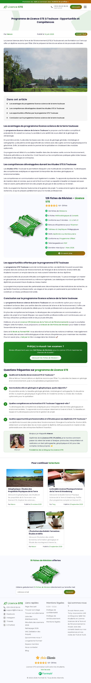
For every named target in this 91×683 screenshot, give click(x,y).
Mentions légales (53, 622)
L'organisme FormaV (33, 641)
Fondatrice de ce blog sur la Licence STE (46, 450)
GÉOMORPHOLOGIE (54, 514)
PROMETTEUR (81, 34)
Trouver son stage (32, 610)
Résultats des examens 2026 (34, 623)
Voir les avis (45, 670)
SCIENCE (38, 472)
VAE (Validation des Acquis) (32, 633)
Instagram (11, 618)
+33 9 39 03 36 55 (13, 607)
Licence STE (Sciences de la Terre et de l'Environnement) (44, 322)
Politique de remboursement (53, 617)
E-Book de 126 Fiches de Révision (55, 325)
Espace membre (32, 644)
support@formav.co (14, 610)
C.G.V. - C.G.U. (51, 607)
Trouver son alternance (34, 613)
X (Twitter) (11, 625)
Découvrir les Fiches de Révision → (45, 358)
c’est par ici (25, 337)
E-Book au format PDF (20, 332)
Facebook (11, 614)
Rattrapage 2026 (32, 628)
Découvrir (76, 7)
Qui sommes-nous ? (33, 638)
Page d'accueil (31, 607)
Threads (10, 621)
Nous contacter (31, 647)
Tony (54, 504)
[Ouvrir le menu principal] (85, 7)
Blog (27, 651)
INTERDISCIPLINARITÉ (74, 472)
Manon (10, 34)
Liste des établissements (31, 617)
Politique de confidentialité (52, 611)
